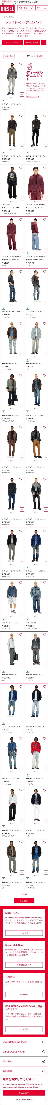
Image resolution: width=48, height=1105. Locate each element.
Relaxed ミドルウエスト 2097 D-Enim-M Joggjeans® (21, 830)
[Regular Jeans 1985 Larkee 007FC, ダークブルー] (12, 286)
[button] (24, 2)
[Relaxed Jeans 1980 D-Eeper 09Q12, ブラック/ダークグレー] (12, 390)
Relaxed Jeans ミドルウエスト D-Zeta (16, 675)
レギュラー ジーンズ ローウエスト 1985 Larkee (19, 311)
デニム (11, 17)
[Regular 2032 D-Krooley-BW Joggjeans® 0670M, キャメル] (36, 442)
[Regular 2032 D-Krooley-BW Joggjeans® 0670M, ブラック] (36, 494)
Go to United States (24, 1099)
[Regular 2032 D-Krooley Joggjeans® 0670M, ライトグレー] (12, 79)
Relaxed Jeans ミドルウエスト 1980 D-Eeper (18, 363)
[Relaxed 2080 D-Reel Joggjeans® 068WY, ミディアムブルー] (36, 857)
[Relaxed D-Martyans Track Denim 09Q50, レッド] (12, 234)
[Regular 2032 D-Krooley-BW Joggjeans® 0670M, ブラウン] (12, 442)
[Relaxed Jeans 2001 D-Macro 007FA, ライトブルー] (36, 234)
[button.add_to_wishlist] (20, 64)
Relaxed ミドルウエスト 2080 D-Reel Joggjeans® (20, 882)
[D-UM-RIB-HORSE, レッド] (36, 182)
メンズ (5, 17)
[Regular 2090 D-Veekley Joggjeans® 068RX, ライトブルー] (36, 701)
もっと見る (24, 901)
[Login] (32, 7)
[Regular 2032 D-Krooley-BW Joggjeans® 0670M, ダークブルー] (12, 494)
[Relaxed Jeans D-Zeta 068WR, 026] (12, 649)
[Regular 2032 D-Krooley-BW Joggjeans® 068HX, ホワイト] (36, 805)
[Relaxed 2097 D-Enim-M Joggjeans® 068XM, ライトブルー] (36, 753)
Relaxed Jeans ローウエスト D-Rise (15, 208)
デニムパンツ (31, 623)
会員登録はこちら (24, 965)
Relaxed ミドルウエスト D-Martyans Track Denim (20, 260)
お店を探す (24, 994)
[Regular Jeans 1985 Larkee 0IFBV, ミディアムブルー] (12, 753)
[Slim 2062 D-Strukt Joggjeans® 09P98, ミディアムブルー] (12, 701)
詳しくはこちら (32, 96)
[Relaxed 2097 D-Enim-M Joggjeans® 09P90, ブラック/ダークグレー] (12, 805)
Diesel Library (32, 42)
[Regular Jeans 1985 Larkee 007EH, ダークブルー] (36, 545)
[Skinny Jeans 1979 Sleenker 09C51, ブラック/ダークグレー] (36, 131)
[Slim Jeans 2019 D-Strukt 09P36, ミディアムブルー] (36, 286)
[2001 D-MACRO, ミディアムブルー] (36, 597)
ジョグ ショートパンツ (10, 623)
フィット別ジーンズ (12, 42)
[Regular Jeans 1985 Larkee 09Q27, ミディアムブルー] (36, 390)
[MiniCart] (39, 7)
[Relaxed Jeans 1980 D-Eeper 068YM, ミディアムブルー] (12, 338)
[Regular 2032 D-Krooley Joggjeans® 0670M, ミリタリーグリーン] (12, 131)
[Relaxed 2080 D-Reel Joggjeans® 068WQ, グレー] (12, 857)
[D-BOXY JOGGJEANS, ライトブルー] (12, 597)
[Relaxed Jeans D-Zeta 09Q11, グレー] (36, 338)
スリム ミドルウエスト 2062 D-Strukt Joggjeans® (20, 727)
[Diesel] (7, 9)
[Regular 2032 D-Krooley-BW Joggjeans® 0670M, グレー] (12, 545)
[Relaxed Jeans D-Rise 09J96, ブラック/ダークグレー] (12, 182)
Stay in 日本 (24, 1093)
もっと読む (24, 933)
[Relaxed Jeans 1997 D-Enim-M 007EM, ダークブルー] (36, 649)
